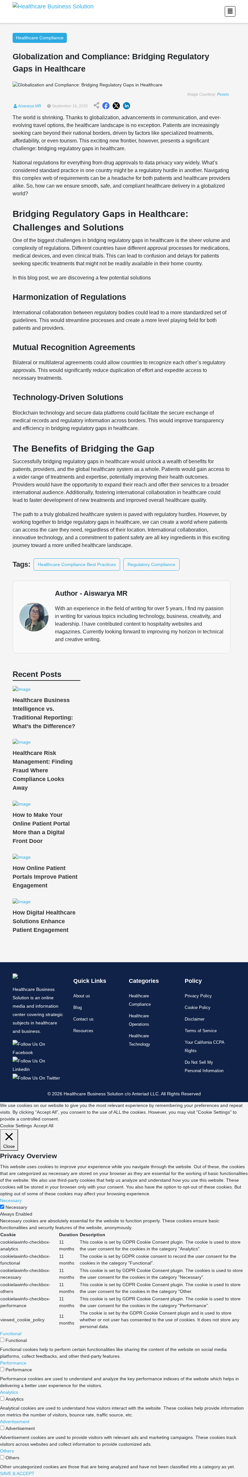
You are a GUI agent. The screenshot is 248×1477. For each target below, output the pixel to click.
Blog (77, 1007)
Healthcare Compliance (140, 1000)
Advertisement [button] (14, 1421)
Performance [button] (13, 1362)
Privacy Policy (198, 995)
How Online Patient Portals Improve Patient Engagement (45, 877)
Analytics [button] (9, 1392)
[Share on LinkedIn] (126, 106)
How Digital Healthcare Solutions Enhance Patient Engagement (44, 921)
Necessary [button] (11, 1200)
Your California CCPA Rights (204, 1046)
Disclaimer (194, 1019)
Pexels (223, 94)
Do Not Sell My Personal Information (204, 1066)
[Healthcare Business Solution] (38, 1047)
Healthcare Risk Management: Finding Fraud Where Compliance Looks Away (43, 770)
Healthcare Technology (139, 1040)
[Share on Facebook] (106, 106)
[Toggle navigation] (230, 11)
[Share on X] (116, 106)
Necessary (16, 1207)
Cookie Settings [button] (16, 1125)
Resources (83, 1030)
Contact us (83, 1019)
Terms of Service (201, 1030)
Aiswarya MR (29, 106)
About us (81, 995)
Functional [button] (10, 1333)
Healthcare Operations (139, 1020)
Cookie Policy (198, 1007)
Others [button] (7, 1450)
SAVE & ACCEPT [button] (17, 1473)
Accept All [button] (43, 1125)
